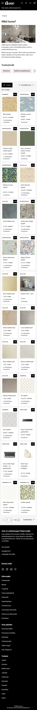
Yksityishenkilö (6, 641)
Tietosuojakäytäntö (8, 593)
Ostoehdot (5, 597)
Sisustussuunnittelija (9, 633)
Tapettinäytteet (6, 601)
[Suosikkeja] (26, 3)
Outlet (4, 698)
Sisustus (4, 664)
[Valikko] (2, 3)
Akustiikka (5, 689)
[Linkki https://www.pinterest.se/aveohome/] (15, 569)
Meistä (4, 585)
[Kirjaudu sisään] (30, 3)
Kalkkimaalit (6, 668)
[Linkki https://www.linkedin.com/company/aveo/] (11, 569)
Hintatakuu (5, 618)
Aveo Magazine (7, 650)
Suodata (8, 85)
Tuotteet (4, 16)
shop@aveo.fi (6, 551)
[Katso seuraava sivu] (18, 520)
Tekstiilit (4, 685)
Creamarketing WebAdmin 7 (22, 707)
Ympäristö (5, 589)
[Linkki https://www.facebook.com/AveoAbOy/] (3, 569)
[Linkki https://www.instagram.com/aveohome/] (7, 569)
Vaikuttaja (5, 637)
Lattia (3, 694)
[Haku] (22, 3)
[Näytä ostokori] (34, 3)
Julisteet (4, 673)
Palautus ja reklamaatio (9, 614)
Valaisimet (5, 677)
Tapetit (4, 660)
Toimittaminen (6, 606)
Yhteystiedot (6, 580)
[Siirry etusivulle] (9, 3)
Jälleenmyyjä (6, 645)
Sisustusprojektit (7, 629)
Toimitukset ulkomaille (9, 610)
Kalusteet (5, 681)
